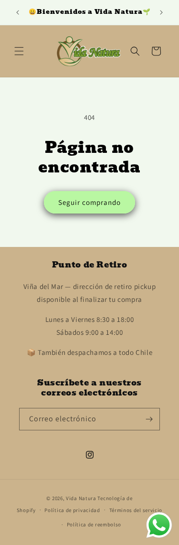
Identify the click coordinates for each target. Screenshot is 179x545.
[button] (19, 51)
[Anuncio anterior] (17, 12)
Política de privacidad (72, 510)
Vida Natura (81, 498)
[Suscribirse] (148, 419)
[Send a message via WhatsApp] (159, 525)
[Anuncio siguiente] (161, 12)
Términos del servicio (136, 510)
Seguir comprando (89, 202)
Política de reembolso (94, 524)
